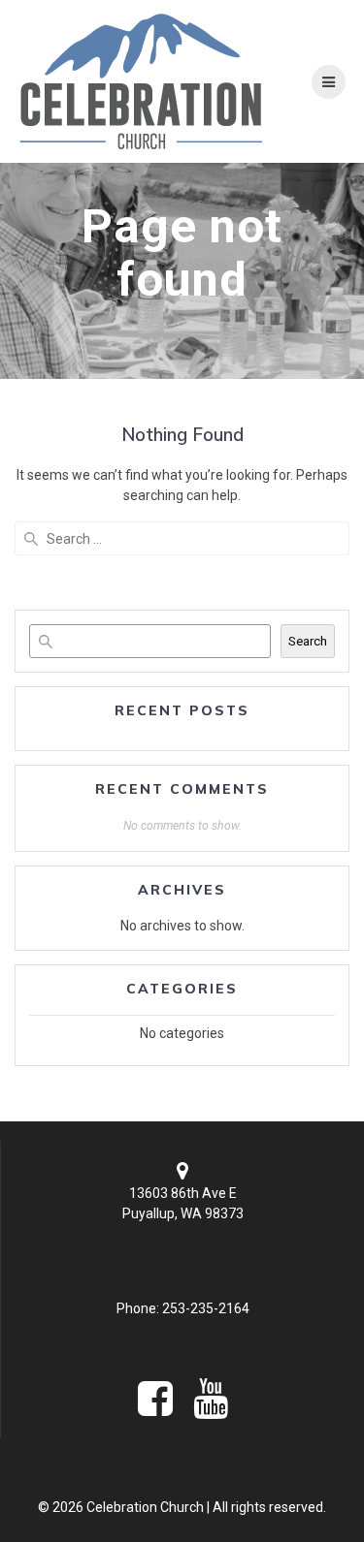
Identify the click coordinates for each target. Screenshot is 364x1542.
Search (307, 641)
